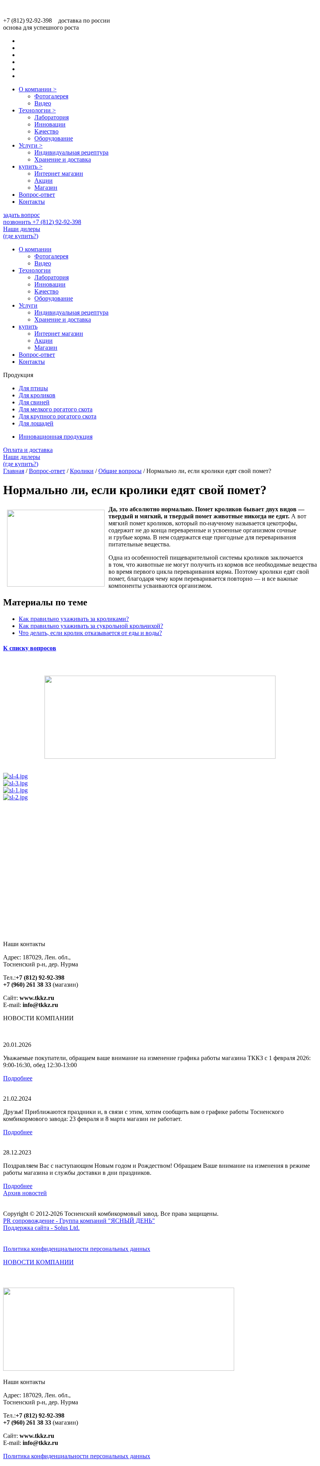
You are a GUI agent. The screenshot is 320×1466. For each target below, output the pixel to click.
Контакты (32, 201)
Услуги (31, 145)
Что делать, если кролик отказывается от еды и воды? (90, 633)
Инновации (50, 124)
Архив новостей (25, 1193)
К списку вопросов (29, 648)
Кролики (82, 471)
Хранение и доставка (62, 159)
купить (31, 166)
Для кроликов (37, 395)
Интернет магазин (58, 173)
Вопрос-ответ (37, 194)
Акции (43, 180)
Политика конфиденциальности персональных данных (76, 1248)
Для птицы (33, 388)
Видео (42, 103)
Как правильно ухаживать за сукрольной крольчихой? (91, 626)
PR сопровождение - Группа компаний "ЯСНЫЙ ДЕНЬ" (79, 1220)
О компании (38, 89)
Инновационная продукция (55, 436)
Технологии (37, 110)
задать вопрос (21, 215)
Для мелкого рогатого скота (55, 409)
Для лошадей (36, 423)
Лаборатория (51, 117)
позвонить (42, 222)
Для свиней (34, 402)
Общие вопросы (120, 471)
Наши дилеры (21, 232)
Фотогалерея (51, 96)
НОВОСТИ (38, 1262)
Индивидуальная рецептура (71, 152)
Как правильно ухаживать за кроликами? (74, 619)
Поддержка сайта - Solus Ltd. (41, 1227)
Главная (13, 471)
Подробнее (17, 1078)
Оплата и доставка (28, 450)
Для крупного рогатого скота (57, 416)
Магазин (45, 187)
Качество (46, 131)
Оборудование (53, 138)
